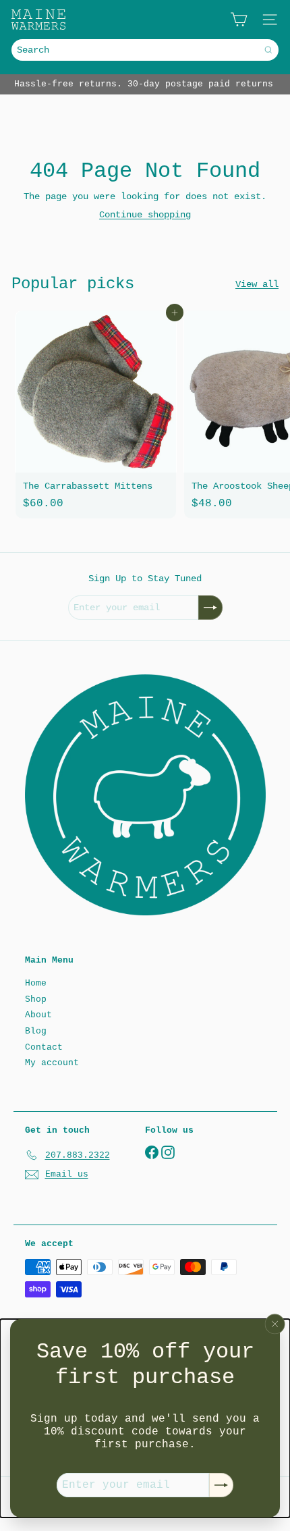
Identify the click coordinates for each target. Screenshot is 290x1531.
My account (52, 1063)
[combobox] (145, 50)
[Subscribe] (221, 1485)
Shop (36, 999)
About (38, 1015)
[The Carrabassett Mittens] (96, 414)
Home (36, 983)
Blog (36, 1031)
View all (257, 284)
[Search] (268, 50)
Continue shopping (145, 214)
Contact (44, 1047)
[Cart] (238, 19)
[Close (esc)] (275, 1324)
